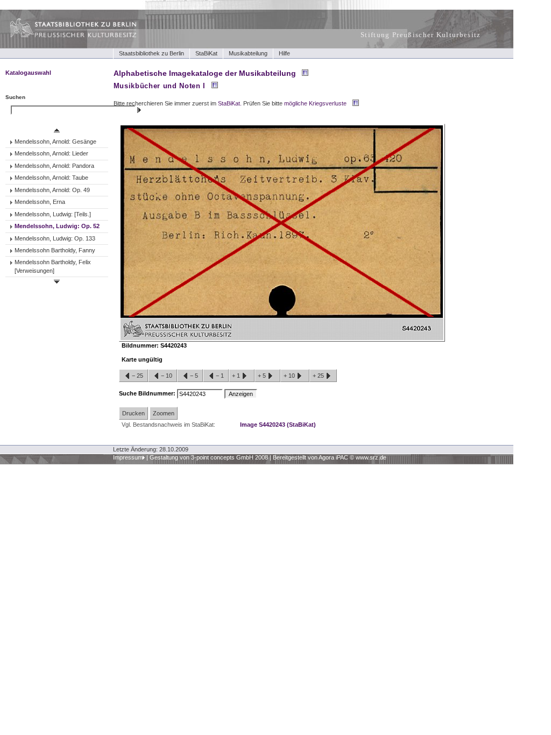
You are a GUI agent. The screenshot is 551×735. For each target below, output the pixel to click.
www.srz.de (371, 457)
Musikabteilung (248, 53)
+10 (290, 375)
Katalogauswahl (28, 72)
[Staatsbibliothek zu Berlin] (63, 36)
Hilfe (284, 53)
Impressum (128, 457)
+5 (262, 375)
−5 (194, 375)
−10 (166, 375)
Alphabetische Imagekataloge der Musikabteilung (205, 73)
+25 (319, 375)
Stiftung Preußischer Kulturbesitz (421, 35)
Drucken (133, 413)
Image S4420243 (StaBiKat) (278, 424)
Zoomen (163, 413)
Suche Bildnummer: (148, 393)
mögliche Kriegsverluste (315, 103)
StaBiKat (206, 53)
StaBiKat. (230, 103)
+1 (237, 375)
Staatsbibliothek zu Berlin (151, 53)
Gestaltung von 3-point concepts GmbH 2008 (209, 457)
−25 (137, 375)
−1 (219, 375)
